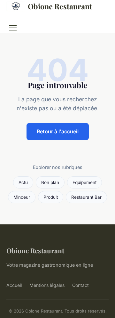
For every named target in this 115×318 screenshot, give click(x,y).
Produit (50, 197)
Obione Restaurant (60, 6)
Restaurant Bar (86, 197)
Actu (23, 182)
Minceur (21, 197)
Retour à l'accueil (58, 131)
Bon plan (50, 182)
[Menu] (12, 28)
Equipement (84, 182)
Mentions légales (47, 285)
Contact (80, 285)
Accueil (14, 285)
